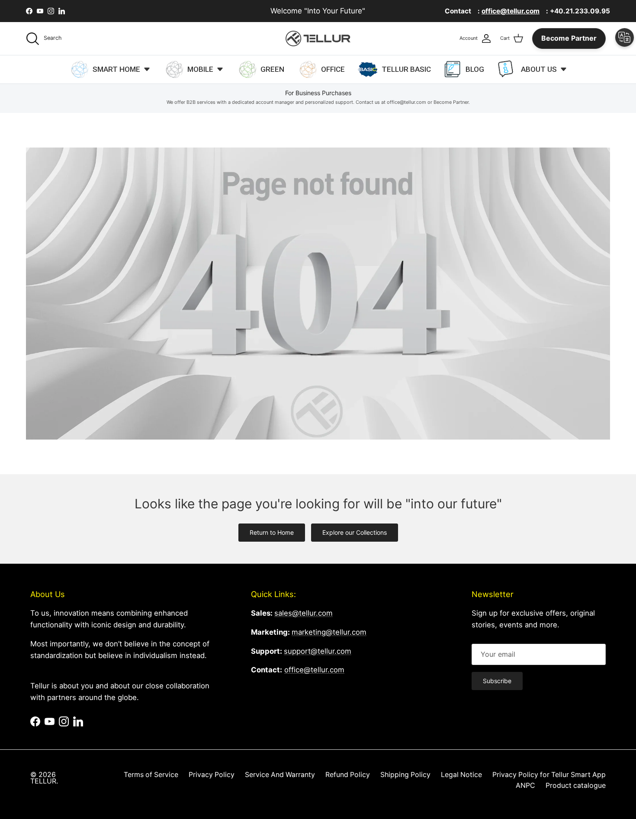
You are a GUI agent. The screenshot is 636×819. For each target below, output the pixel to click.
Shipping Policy (405, 775)
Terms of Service (151, 775)
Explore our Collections (354, 532)
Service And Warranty (280, 775)
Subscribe (497, 680)
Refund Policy (347, 775)
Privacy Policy (211, 775)
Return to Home (272, 532)
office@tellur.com (314, 669)
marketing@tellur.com (329, 632)
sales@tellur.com (303, 613)
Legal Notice (461, 775)
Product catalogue (576, 785)
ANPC (525, 785)
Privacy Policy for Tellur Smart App (549, 775)
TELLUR (43, 781)
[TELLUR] (318, 38)
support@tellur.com (317, 651)
